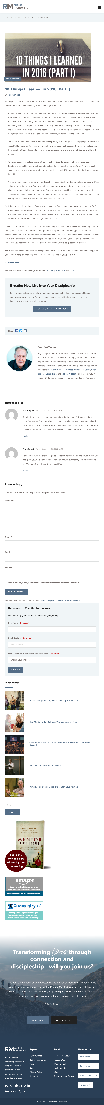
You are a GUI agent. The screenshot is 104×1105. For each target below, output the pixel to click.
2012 (52, 270)
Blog (31, 1068)
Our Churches (35, 1055)
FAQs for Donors (52, 1004)
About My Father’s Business (60, 369)
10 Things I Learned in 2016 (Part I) (37, 89)
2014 (63, 270)
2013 (58, 270)
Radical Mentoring (11, 18)
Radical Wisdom (69, 373)
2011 (47, 270)
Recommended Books (64, 1076)
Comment (10, 500)
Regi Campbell (14, 94)
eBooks (57, 1072)
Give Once (38, 1020)
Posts (21, 18)
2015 (72, 270)
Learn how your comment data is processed (60, 600)
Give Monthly (64, 1020)
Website (8, 567)
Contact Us (34, 1076)
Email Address (20, 638)
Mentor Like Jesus (82, 369)
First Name (18, 623)
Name (8, 537)
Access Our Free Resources (52, 308)
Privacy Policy (35, 1072)
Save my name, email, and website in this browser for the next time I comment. (44, 583)
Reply (25, 436)
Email (8, 552)
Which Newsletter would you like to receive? (33, 653)
